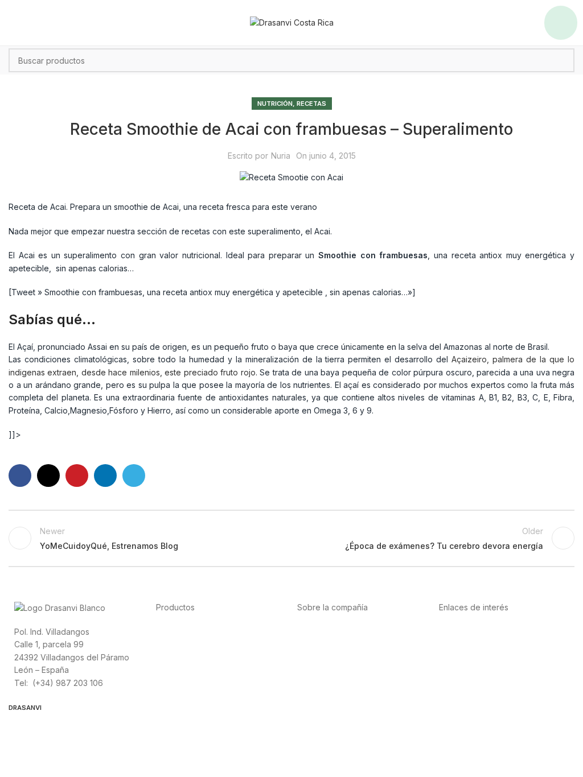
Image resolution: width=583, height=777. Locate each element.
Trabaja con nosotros (337, 669)
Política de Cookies (475, 669)
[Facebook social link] (20, 475)
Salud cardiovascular (195, 657)
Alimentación (179, 631)
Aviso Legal (460, 657)
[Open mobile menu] (561, 22)
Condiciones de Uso (477, 643)
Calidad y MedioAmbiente (487, 682)
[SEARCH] (562, 60)
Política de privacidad (479, 631)
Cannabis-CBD (183, 682)
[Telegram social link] (133, 475)
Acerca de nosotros (334, 631)
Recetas (311, 104)
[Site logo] (292, 22)
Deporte (171, 643)
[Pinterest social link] (76, 475)
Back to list (291, 538)
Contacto (314, 682)
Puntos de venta (328, 657)
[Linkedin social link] (105, 475)
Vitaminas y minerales (196, 669)
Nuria (280, 155)
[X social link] (48, 475)
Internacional (321, 643)
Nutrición (275, 104)
